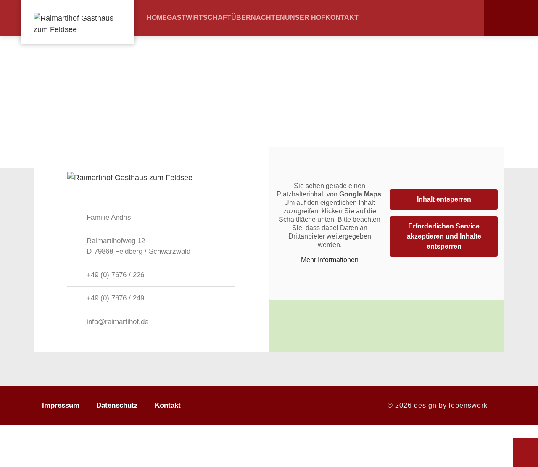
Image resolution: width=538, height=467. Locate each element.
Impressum (60, 405)
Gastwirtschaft (199, 17)
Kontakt (342, 17)
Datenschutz (117, 405)
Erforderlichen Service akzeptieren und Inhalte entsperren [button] (444, 236)
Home (157, 17)
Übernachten (258, 17)
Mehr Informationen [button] (330, 259)
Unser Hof (305, 17)
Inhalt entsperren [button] (444, 199)
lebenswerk (468, 405)
